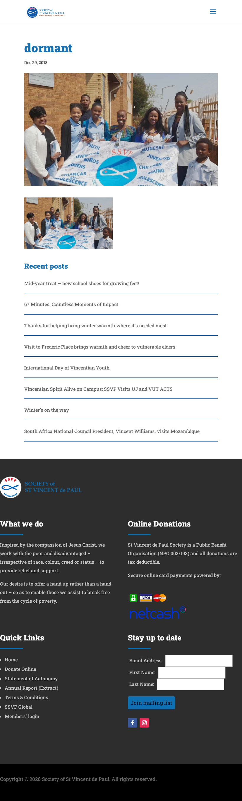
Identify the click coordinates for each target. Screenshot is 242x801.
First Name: (142, 672)
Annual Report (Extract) (31, 688)
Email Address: (146, 660)
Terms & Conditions (26, 697)
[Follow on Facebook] (132, 723)
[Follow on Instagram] (144, 723)
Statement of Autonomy (31, 678)
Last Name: (141, 684)
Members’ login (22, 716)
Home (11, 659)
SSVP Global (18, 707)
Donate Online (20, 669)
